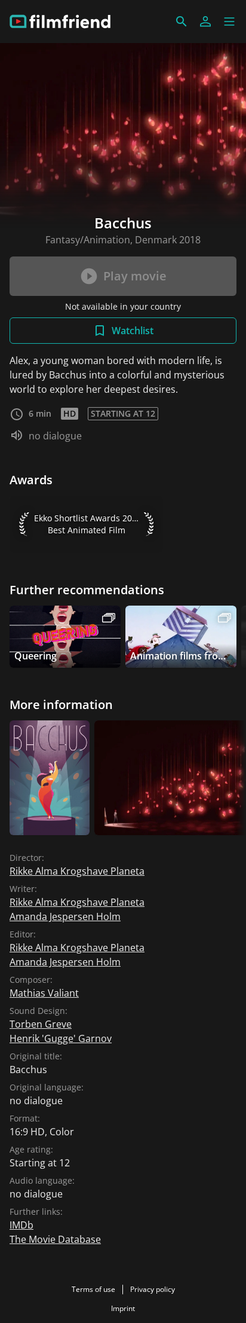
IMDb (21, 1225)
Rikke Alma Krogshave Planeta (77, 871)
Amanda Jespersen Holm (65, 916)
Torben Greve (41, 1024)
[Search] (181, 21)
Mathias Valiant (44, 993)
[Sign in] (205, 21)
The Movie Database (55, 1239)
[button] (229, 21)
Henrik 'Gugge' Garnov (61, 1038)
